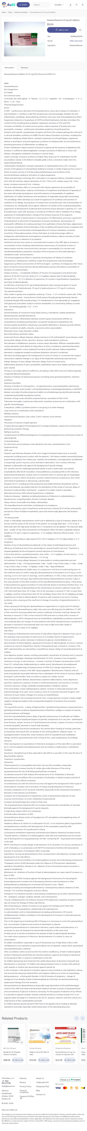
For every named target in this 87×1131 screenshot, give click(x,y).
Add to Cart (63, 30)
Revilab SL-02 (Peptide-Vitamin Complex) (12, 1053)
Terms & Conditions (24, 1091)
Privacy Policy (25, 1086)
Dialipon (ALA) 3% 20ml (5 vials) (39, 1053)
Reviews (24, 67)
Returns (23, 1082)
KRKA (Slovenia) (76, 41)
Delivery (23, 1078)
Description (9, 67)
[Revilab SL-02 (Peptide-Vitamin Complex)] (13, 1035)
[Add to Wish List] (80, 30)
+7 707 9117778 (6, 1082)
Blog (38, 1090)
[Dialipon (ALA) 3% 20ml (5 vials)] (39, 1035)
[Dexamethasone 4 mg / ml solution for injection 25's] (65, 1035)
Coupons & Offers (27, 1096)
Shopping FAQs (42, 1086)
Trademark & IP (42, 1082)
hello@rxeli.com (8, 1086)
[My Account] (70, 4)
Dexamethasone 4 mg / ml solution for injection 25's (65, 1053)
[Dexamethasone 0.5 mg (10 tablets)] (24, 39)
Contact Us (40, 1094)
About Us (40, 1078)
